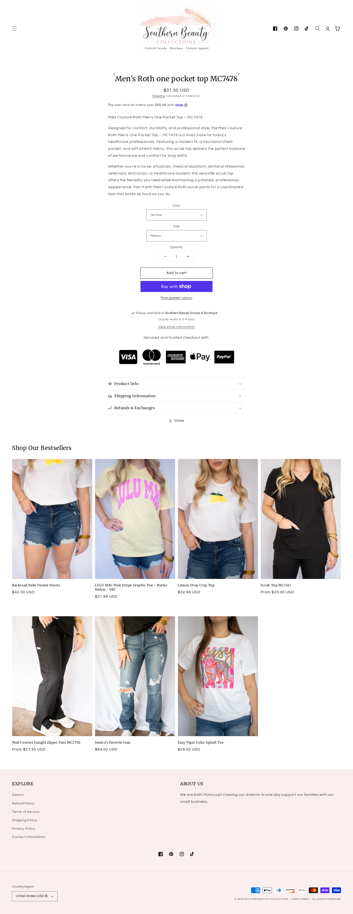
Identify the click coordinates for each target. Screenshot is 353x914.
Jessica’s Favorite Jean (113, 742)
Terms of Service (26, 812)
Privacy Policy (23, 828)
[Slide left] (114, 74)
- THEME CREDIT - (300, 899)
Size (176, 226)
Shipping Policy (24, 820)
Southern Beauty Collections (266, 899)
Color (176, 205)
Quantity (176, 247)
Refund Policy (23, 803)
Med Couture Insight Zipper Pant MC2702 (46, 742)
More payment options (176, 297)
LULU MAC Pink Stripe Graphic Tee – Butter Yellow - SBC (131, 587)
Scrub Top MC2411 (276, 585)
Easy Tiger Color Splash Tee (201, 742)
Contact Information (28, 837)
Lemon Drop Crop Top (196, 585)
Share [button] (179, 420)
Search (18, 795)
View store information (176, 327)
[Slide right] (239, 74)
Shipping (158, 96)
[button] (14, 28)
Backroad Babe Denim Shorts (36, 585)
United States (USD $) (32, 896)
